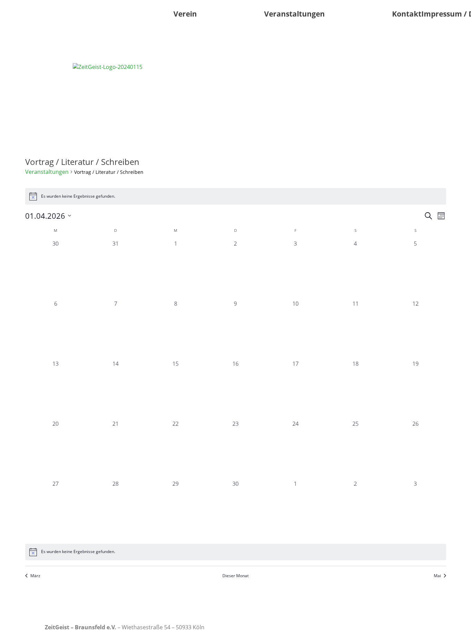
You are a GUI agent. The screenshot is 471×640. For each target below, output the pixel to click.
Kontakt (406, 14)
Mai (437, 576)
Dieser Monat (235, 576)
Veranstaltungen (294, 14)
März (35, 576)
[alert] (235, 196)
